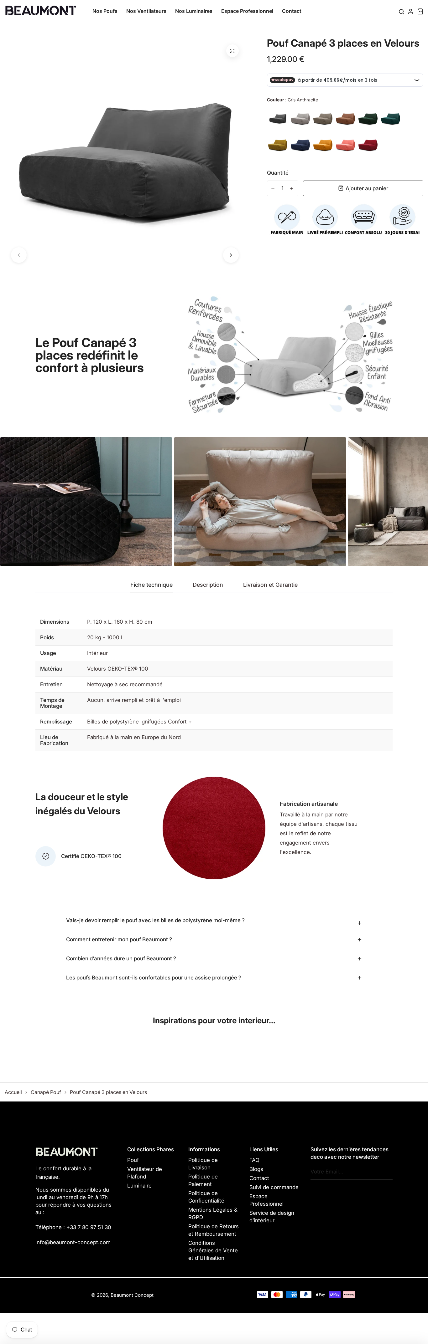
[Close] (300, 634)
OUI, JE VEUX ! (214, 666)
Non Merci (214, 691)
